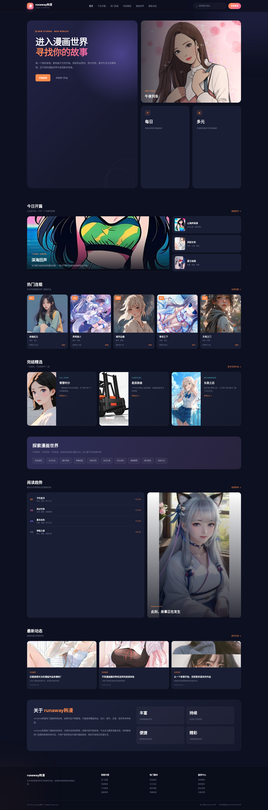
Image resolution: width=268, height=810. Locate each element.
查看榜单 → (236, 487)
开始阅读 (234, 6)
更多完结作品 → (234, 367)
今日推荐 (104, 788)
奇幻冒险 (147, 461)
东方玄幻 (52, 461)
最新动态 (153, 6)
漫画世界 (140, 6)
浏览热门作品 (62, 78)
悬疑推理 (134, 461)
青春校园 (79, 461)
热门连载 (114, 6)
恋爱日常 (93, 461)
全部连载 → (236, 289)
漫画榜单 (104, 792)
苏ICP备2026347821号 (208, 805)
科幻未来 (120, 461)
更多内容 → (236, 636)
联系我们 (201, 784)
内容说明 (201, 792)
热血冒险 (38, 461)
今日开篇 (102, 6)
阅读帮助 (201, 780)
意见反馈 (201, 788)
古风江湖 (106, 461)
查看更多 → (236, 211)
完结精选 (127, 6)
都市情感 (153, 788)
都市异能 (65, 461)
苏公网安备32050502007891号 (230, 805)
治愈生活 (161, 461)
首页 (91, 6)
